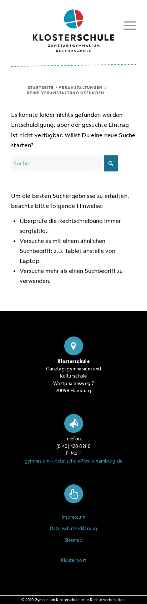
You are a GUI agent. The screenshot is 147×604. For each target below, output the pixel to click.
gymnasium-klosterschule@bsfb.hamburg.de (74, 461)
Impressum (73, 517)
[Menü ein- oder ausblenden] (126, 24)
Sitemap (73, 540)
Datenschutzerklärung (73, 528)
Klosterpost (73, 560)
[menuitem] (126, 25)
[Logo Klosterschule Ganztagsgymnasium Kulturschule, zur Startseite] (73, 28)
